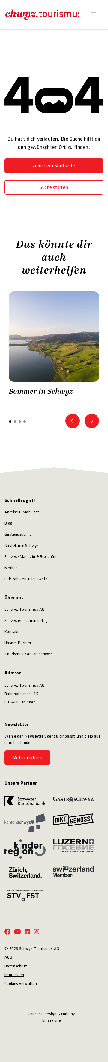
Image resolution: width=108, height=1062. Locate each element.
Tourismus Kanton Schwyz (28, 654)
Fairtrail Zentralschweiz (25, 579)
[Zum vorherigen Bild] (72, 421)
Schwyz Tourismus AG (24, 609)
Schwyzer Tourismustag (26, 620)
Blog (8, 523)
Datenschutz (15, 966)
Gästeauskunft (17, 534)
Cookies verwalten (20, 983)
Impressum (14, 975)
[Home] (42, 14)
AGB (8, 957)
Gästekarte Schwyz (21, 545)
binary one (51, 1020)
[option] (54, 345)
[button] (10, 421)
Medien (11, 567)
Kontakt (11, 631)
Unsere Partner (18, 643)
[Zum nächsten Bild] (92, 421)
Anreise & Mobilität (21, 512)
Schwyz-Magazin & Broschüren (32, 556)
